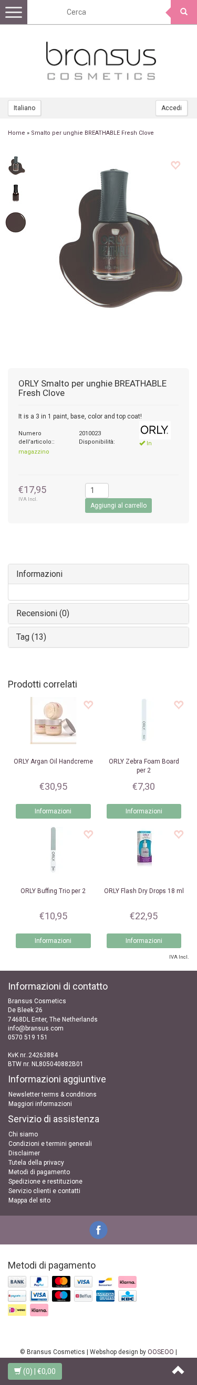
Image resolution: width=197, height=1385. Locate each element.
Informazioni (39, 574)
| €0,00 (39, 1371)
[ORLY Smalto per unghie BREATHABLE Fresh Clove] (15, 164)
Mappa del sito (29, 1200)
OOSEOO (161, 1352)
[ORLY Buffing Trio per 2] (53, 850)
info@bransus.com (36, 1028)
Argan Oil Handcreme (53, 761)
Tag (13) (31, 637)
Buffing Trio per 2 (53, 891)
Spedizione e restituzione (45, 1181)
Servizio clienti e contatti (44, 1191)
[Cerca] (184, 12)
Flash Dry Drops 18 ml (144, 891)
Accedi (171, 108)
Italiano (24, 108)
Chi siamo (23, 1134)
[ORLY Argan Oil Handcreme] (53, 720)
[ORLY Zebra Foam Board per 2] (144, 720)
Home (16, 133)
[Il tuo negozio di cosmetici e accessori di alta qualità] (101, 60)
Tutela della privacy (36, 1162)
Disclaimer (24, 1153)
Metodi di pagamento (39, 1172)
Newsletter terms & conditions (52, 1094)
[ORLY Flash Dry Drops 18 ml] (144, 850)
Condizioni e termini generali (50, 1143)
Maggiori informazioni (40, 1104)
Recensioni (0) (42, 613)
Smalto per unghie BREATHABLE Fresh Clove (92, 133)
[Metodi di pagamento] (73, 1297)
